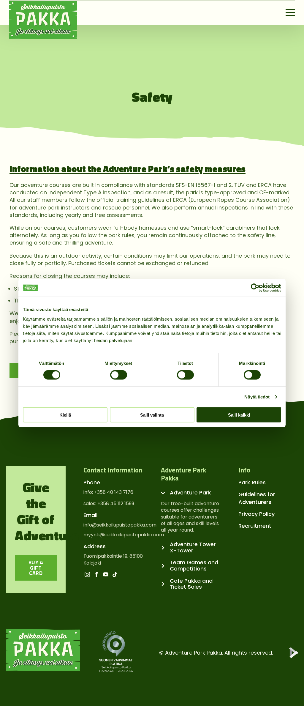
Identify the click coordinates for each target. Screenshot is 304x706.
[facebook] (96, 574)
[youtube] (106, 574)
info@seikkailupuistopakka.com (119, 525)
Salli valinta (152, 414)
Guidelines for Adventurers (256, 498)
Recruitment (254, 526)
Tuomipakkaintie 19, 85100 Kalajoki (113, 559)
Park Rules (252, 482)
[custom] (115, 574)
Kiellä (65, 414)
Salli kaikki (239, 414)
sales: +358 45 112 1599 (108, 503)
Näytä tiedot (257, 396)
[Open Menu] (290, 12)
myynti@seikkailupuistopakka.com (123, 535)
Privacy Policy (256, 514)
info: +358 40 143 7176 (108, 492)
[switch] (118, 375)
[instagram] (87, 574)
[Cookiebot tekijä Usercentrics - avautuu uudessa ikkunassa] (255, 287)
